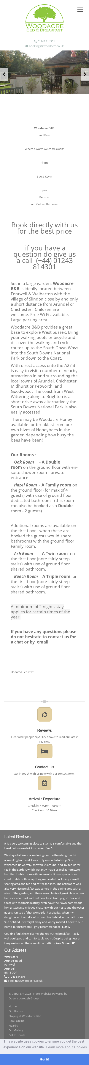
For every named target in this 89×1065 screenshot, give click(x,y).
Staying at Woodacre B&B (25, 1016)
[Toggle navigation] (80, 9)
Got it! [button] (44, 1059)
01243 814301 (16, 976)
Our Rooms (16, 1011)
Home (13, 1006)
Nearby (13, 1025)
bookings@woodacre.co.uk (25, 981)
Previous (4, 74)
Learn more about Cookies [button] (66, 1047)
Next (85, 74)
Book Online (16, 1021)
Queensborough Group (24, 998)
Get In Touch (17, 1035)
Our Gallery (16, 1030)
